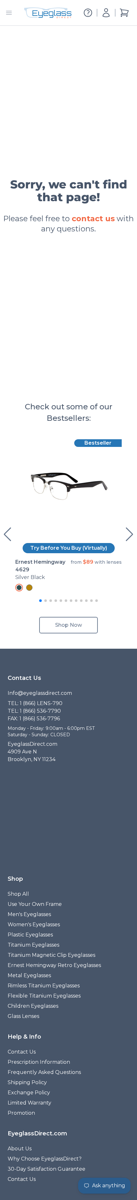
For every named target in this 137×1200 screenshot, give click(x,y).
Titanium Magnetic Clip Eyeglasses (51, 955)
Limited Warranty (29, 1103)
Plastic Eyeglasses (30, 935)
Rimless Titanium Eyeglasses (44, 986)
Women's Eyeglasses (34, 924)
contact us (93, 218)
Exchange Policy (29, 1093)
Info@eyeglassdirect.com (40, 693)
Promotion (21, 1113)
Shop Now (68, 625)
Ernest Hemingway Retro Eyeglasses (54, 965)
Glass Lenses (23, 1016)
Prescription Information (39, 1062)
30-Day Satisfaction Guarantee (46, 1169)
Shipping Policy (27, 1082)
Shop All (18, 894)
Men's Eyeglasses (29, 914)
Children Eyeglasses (33, 1006)
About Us (20, 1149)
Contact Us (22, 1052)
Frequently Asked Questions (44, 1072)
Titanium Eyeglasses (33, 945)
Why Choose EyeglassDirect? (45, 1159)
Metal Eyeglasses (29, 975)
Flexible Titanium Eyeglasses (44, 996)
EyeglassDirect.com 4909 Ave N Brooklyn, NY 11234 (32, 751)
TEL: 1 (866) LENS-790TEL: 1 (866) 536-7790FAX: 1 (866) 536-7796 (35, 711)
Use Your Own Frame (35, 904)
